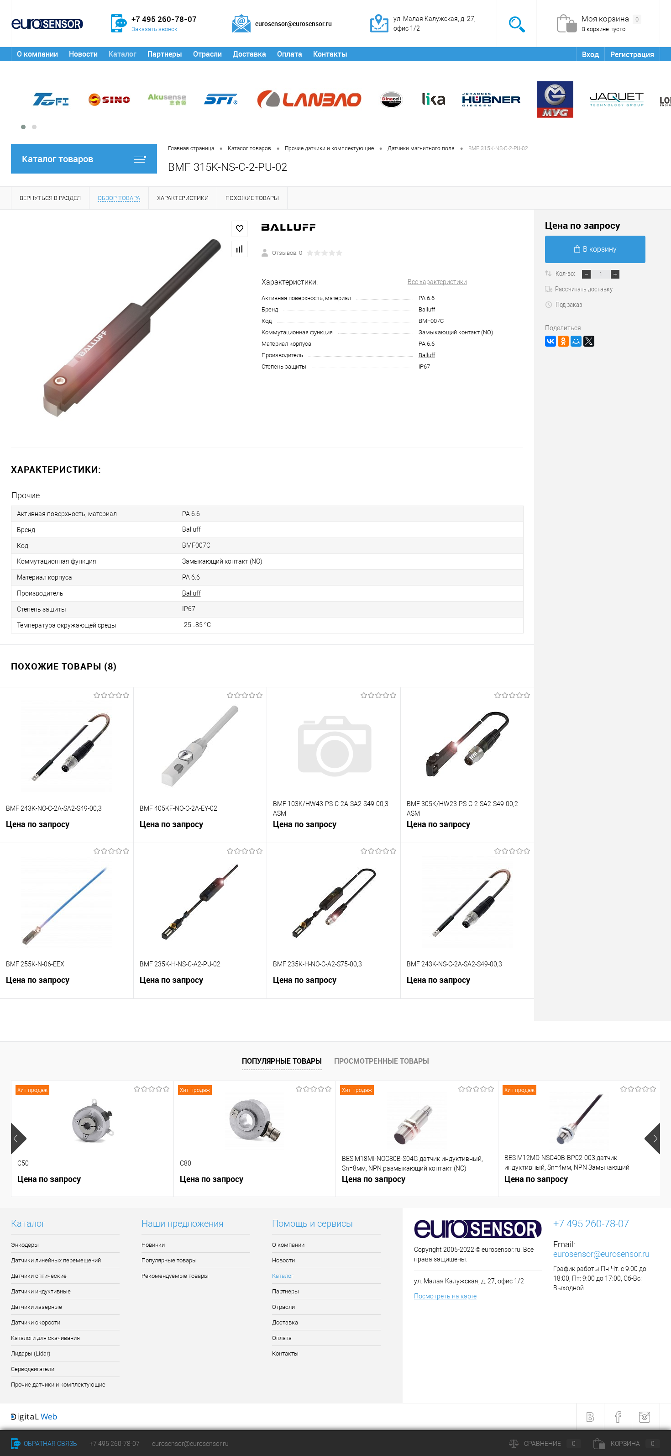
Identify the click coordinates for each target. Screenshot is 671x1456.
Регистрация (632, 54)
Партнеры (164, 54)
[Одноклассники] (563, 341)
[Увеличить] (131, 329)
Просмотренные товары (381, 1061)
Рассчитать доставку (584, 288)
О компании (37, 54)
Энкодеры (25, 1244)
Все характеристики (437, 281)
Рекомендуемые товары (175, 1275)
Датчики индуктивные (41, 1291)
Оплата (289, 54)
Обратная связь (49, 1443)
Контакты (330, 54)
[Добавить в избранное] (239, 229)
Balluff (427, 355)
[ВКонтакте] (550, 341)
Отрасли (207, 54)
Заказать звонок (154, 29)
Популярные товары (282, 1061)
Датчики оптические (39, 1275)
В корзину (600, 249)
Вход (590, 54)
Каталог (122, 54)
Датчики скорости (35, 1322)
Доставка (249, 54)
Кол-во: (566, 273)
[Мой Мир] (576, 341)
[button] (23, 127)
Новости (83, 54)
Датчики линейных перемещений (56, 1260)
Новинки (153, 1244)
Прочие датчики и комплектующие (58, 1384)
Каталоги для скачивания (45, 1338)
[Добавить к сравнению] (239, 249)
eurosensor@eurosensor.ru (601, 1254)
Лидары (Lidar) (30, 1353)
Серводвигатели (32, 1369)
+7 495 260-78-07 (114, 1443)
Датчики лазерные (36, 1306)
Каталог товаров (57, 159)
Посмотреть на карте (445, 1296)
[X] (588, 341)
